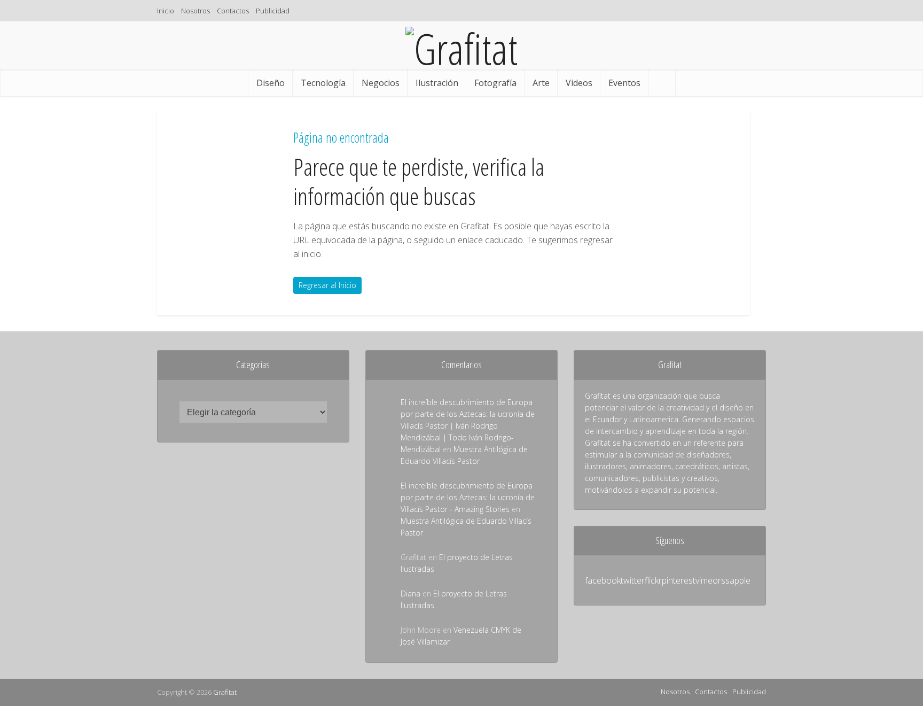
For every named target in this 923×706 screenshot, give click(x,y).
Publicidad (273, 10)
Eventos (624, 83)
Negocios (381, 83)
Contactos (233, 10)
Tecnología (323, 83)
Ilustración (437, 83)
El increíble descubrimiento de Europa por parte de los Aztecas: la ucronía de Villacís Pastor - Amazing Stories (468, 497)
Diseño (270, 83)
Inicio (165, 10)
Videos (579, 83)
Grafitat (225, 692)
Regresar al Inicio (327, 285)
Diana (410, 593)
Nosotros (195, 10)
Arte (541, 83)
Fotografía (495, 83)
